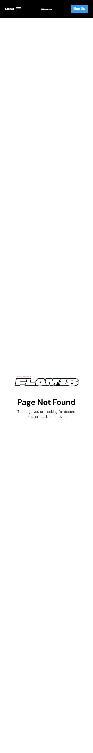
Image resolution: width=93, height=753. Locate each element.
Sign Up (79, 8)
